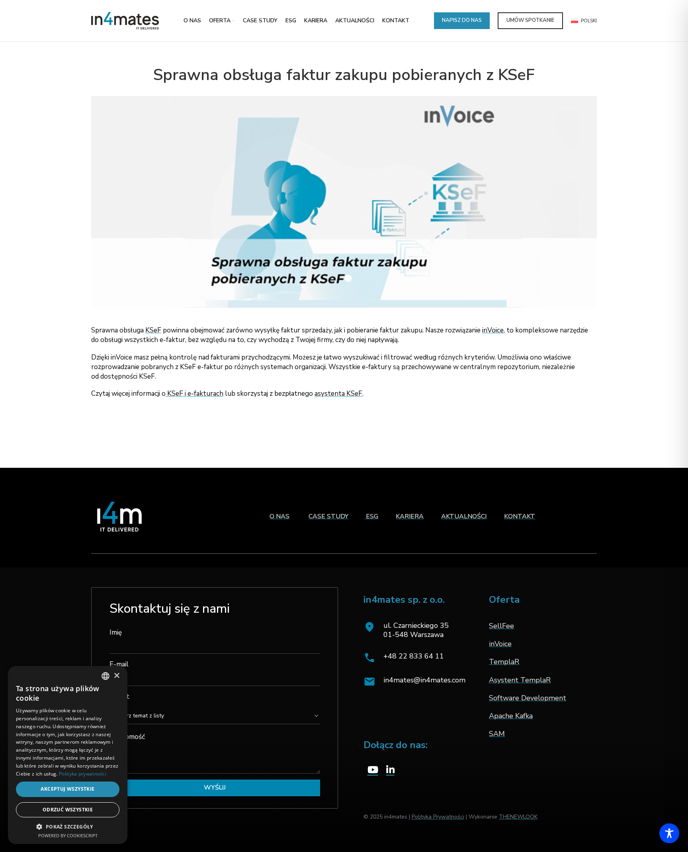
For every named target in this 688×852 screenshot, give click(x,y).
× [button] (116, 676)
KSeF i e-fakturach (194, 393)
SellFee (501, 626)
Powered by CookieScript (68, 835)
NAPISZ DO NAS (462, 20)
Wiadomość (127, 736)
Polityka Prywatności (438, 817)
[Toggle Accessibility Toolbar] (669, 833)
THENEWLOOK (518, 817)
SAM (497, 734)
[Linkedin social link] (390, 770)
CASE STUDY (328, 516)
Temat (119, 696)
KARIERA (410, 516)
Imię (115, 632)
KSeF (153, 330)
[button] (67, 827)
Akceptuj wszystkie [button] (67, 789)
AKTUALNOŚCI (464, 516)
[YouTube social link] (373, 770)
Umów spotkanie (530, 20)
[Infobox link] (414, 658)
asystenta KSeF (338, 393)
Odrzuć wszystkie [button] (68, 809)
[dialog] (67, 755)
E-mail (119, 664)
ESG (371, 516)
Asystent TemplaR (520, 680)
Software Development (527, 698)
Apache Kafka (511, 716)
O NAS (279, 516)
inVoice (493, 330)
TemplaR (504, 661)
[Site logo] (125, 20)
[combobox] (105, 676)
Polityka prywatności (82, 773)
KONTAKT (519, 516)
